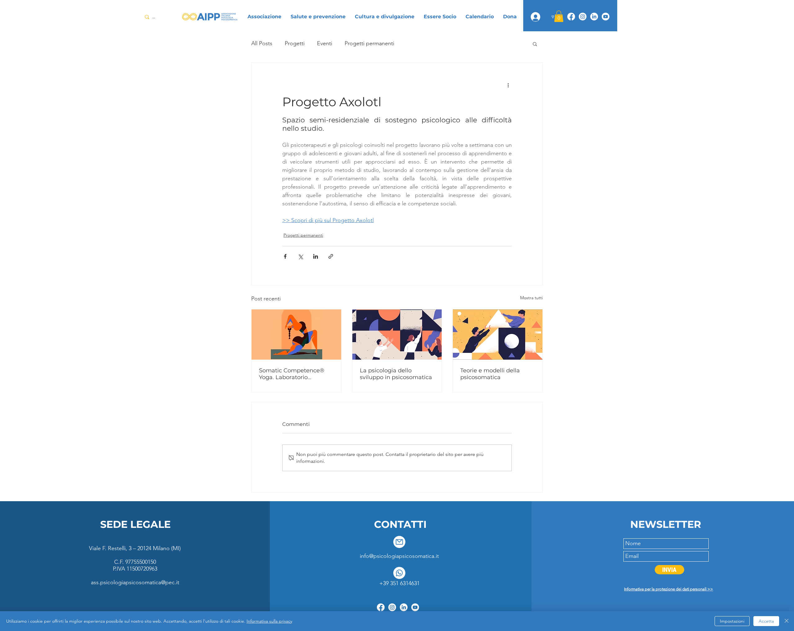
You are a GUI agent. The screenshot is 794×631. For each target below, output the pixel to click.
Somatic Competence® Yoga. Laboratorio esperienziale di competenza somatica (291, 374)
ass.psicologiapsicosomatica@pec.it (135, 582)
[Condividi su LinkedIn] (316, 256)
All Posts (261, 43)
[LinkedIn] (594, 16)
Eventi (324, 43)
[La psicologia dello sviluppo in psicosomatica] (397, 334)
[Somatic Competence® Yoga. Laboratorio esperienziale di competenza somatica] (296, 334)
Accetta (766, 621)
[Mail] (399, 542)
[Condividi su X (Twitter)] (300, 256)
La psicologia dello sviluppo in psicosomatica (396, 374)
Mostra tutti (531, 297)
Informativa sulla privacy (269, 621)
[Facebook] (571, 16)
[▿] (535, 17)
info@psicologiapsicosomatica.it (399, 556)
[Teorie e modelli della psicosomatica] (497, 334)
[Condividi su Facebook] (285, 256)
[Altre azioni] (508, 85)
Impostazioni (732, 621)
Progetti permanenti (369, 43)
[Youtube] (605, 16)
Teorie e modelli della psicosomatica (490, 374)
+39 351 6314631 (399, 583)
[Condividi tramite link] (331, 256)
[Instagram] (583, 16)
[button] (559, 16)
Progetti (295, 43)
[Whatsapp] (399, 573)
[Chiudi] (786, 621)
